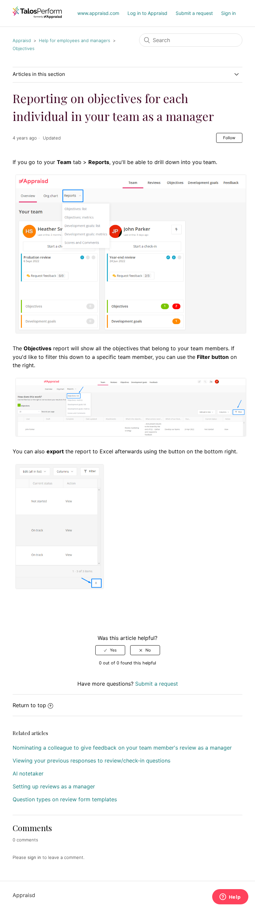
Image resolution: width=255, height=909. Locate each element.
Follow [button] (229, 137)
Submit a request (194, 13)
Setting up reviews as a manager (54, 786)
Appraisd (22, 40)
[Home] (37, 16)
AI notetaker (28, 773)
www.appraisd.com (98, 13)
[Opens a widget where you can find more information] (230, 897)
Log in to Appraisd (147, 13)
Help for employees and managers (74, 40)
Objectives (24, 48)
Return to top (29, 705)
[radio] (110, 650)
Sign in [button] (228, 13)
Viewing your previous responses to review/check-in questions (91, 760)
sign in (34, 857)
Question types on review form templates (65, 799)
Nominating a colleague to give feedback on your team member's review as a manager (122, 747)
